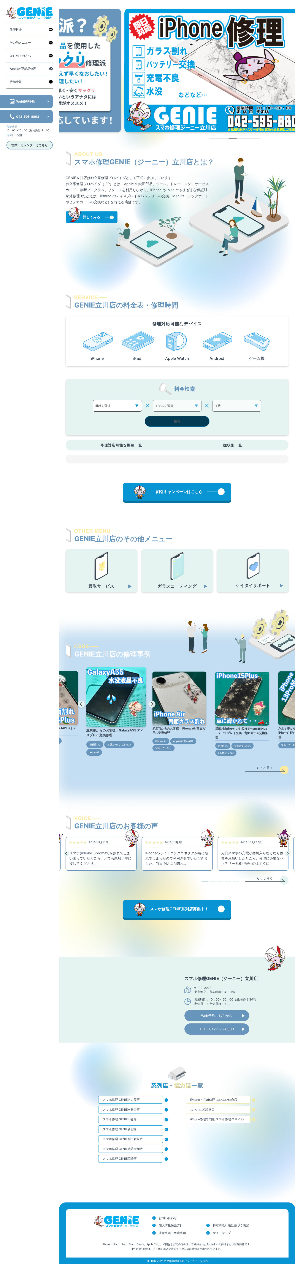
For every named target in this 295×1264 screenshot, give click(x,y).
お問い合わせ (168, 1218)
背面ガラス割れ (163, 748)
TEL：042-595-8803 (217, 1029)
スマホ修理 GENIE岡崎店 (120, 1158)
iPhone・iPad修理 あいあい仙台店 (213, 1099)
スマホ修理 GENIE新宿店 (120, 1129)
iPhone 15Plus (226, 752)
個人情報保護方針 (171, 1225)
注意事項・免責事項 (172, 1233)
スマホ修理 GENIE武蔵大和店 (123, 1149)
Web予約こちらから (216, 1015)
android (94, 752)
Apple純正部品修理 (23, 68)
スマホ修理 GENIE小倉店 (120, 1119)
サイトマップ (222, 1233)
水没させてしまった (119, 744)
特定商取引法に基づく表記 (231, 1225)
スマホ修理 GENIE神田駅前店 (123, 1139)
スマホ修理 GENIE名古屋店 (121, 1099)
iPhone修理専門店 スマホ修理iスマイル (217, 1119)
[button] (81, 704)
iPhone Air (160, 741)
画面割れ (95, 744)
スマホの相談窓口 (202, 1109)
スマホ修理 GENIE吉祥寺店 (121, 1109)
